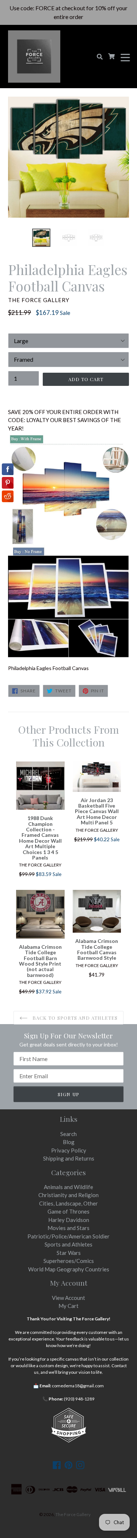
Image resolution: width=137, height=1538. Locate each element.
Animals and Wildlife (68, 1187)
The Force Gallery (73, 1514)
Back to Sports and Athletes (74, 1018)
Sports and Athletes (68, 1244)
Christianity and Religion (68, 1195)
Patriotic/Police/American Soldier (68, 1236)
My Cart (68, 1305)
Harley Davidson (68, 1220)
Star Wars (69, 1252)
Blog (69, 1142)
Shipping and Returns (68, 1158)
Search (68, 1134)
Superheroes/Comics (68, 1260)
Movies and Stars (68, 1228)
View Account (68, 1297)
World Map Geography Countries (68, 1269)
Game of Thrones (68, 1211)
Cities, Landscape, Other (68, 1203)
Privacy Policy (68, 1150)
